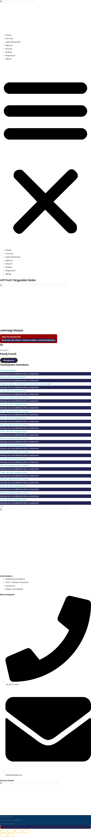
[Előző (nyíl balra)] (3, 835)
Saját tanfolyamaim (13, 42)
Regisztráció (10, 56)
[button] (45, 155)
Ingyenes (9, 45)
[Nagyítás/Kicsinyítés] (3, 831)
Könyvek (8, 49)
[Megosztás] (18, 831)
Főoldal (8, 35)
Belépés (8, 52)
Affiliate (8, 59)
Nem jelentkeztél (11, 337)
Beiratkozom (9, 360)
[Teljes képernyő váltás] (11, 831)
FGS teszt (9, 38)
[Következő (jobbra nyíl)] (11, 835)
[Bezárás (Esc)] (26, 831)
